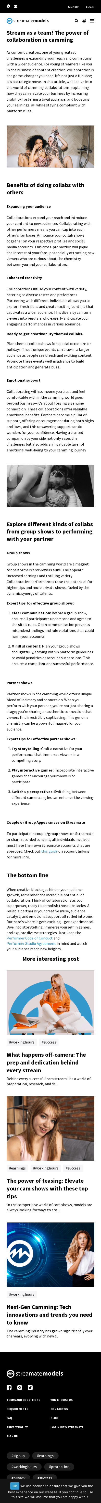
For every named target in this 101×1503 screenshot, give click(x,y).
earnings (18, 1168)
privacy (19, 1477)
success (50, 1042)
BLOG (54, 1418)
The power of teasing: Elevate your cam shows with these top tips (47, 1188)
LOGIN (90, 7)
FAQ (9, 1418)
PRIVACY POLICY (17, 1427)
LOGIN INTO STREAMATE (67, 1427)
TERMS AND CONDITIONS (23, 1400)
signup (19, 1455)
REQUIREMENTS (17, 1409)
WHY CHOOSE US (61, 1400)
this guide (49, 851)
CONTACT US (59, 1409)
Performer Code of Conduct (30, 938)
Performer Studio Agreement (31, 943)
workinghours (22, 1042)
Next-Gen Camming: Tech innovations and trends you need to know (49, 1314)
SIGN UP (73, 7)
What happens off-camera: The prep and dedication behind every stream (46, 1062)
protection (60, 1466)
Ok (15, 1486)
